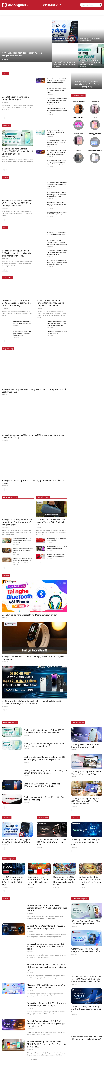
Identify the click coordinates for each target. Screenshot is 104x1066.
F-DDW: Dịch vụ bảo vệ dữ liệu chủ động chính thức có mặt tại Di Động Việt (13, 881)
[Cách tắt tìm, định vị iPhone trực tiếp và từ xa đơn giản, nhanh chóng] (40, 90)
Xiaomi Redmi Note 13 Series (58, 174)
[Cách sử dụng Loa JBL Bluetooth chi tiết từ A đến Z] (40, 540)
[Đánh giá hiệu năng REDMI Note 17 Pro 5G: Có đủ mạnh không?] (40, 213)
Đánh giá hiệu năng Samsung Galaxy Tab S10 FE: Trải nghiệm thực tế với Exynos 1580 (44, 758)
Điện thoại (24, 719)
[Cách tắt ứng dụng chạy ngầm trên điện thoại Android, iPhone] (65, 31)
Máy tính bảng (34, 719)
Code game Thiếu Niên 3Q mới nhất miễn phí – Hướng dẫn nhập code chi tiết (64, 881)
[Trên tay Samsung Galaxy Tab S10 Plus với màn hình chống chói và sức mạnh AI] (86, 788)
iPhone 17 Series (24, 71)
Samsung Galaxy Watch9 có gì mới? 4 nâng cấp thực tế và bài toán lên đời (22, 540)
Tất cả (14, 71)
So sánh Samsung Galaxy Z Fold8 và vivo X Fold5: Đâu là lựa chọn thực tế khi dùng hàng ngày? (56, 162)
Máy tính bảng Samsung (44, 344)
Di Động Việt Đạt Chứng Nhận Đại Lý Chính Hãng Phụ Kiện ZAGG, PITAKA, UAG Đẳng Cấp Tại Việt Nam (32, 702)
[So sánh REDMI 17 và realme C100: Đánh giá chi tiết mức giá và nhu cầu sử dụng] (17, 290)
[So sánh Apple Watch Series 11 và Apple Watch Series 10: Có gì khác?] (13, 929)
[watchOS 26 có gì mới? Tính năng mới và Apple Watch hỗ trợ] (86, 938)
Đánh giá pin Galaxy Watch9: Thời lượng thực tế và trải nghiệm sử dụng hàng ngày (17, 522)
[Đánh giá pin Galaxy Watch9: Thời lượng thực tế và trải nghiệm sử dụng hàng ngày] (18, 509)
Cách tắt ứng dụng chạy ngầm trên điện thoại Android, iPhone (16, 840)
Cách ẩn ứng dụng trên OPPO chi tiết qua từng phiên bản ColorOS (86, 1038)
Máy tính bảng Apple (28, 344)
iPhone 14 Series (62, 71)
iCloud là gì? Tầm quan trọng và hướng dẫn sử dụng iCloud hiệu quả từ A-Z (57, 110)
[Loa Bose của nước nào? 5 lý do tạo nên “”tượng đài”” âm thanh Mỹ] (51, 509)
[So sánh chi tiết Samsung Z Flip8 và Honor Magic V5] (41, 333)
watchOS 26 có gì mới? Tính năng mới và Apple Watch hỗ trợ (86, 950)
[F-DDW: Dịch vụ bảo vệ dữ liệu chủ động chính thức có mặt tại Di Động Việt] (13, 868)
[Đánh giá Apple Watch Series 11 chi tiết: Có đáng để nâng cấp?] (12, 799)
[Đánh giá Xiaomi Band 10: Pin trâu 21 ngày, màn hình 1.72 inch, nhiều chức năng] (34, 638)
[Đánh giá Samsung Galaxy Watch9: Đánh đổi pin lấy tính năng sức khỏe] (6, 550)
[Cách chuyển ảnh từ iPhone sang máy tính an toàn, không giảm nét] (65, 56)
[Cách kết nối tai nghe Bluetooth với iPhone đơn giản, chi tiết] (34, 596)
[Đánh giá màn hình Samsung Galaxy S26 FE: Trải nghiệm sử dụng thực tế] (40, 132)
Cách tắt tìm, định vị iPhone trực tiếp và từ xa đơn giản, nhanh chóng (56, 90)
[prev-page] (3, 118)
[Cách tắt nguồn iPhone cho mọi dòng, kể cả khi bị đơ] (17, 86)
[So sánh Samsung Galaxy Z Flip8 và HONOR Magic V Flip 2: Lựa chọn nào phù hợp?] (6, 333)
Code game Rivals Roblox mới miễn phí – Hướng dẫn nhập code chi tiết (38, 881)
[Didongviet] (15, 5)
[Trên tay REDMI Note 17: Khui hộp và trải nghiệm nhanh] (86, 734)
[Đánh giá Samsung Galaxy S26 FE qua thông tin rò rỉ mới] (86, 911)
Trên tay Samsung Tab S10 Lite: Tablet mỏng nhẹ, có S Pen (86, 772)
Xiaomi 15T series (49, 173)
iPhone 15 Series (50, 71)
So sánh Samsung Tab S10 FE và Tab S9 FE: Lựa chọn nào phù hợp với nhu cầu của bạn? (46, 967)
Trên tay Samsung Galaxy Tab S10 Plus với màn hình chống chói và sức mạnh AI (85, 801)
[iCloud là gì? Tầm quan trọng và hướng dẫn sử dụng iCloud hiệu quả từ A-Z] (40, 110)
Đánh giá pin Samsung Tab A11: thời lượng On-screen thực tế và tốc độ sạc (45, 771)
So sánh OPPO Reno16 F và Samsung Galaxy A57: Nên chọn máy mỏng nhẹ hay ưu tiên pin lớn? (57, 242)
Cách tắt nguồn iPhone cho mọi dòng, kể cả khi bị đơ (16, 98)
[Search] (100, 5)
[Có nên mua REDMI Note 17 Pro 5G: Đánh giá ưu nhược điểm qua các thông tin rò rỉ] (40, 184)
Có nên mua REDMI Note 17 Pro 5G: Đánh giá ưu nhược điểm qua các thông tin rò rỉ (57, 184)
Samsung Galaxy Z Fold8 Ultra (58, 121)
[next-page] (6, 118)
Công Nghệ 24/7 (52, 4)
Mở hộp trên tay (78, 722)
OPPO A (53, 228)
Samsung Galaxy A (61, 123)
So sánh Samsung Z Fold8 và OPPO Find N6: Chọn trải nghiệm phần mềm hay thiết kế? (17, 253)
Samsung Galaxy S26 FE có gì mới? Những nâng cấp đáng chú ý (86, 1009)
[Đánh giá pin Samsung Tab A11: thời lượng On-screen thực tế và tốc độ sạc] (34, 461)
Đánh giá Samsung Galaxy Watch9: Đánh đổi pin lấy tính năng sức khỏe (23, 550)
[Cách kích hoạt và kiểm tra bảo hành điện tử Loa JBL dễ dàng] (40, 556)
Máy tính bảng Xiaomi (61, 344)
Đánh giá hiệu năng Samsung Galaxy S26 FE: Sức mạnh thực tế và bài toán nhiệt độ (17, 151)
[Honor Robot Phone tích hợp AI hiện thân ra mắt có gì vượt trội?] (6, 323)
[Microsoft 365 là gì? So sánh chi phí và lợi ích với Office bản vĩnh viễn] (13, 988)
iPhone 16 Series (37, 71)
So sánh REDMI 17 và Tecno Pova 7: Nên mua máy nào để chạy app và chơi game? (50, 303)
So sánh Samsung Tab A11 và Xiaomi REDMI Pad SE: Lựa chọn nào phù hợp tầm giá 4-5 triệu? (47, 1044)
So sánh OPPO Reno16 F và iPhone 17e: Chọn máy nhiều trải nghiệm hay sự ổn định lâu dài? (57, 100)
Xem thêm (34, 1059)
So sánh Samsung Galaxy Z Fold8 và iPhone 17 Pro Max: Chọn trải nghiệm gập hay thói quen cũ (56, 80)
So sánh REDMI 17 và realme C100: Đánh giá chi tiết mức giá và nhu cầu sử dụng (16, 303)
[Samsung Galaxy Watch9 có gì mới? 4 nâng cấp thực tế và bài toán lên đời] (6, 540)
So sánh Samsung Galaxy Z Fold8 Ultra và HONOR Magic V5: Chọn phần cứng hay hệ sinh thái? (57, 323)
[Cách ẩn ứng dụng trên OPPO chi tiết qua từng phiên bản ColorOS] (40, 234)
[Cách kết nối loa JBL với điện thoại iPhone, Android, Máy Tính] (40, 548)
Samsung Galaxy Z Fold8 (39, 121)
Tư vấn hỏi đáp (43, 818)
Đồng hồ (43, 719)
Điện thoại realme (36, 278)
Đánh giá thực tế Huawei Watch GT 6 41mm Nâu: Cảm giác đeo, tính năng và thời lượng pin (22, 560)
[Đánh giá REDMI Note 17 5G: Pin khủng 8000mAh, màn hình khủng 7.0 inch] (12, 785)
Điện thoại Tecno (23, 278)
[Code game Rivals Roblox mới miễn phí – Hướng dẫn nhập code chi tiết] (39, 868)
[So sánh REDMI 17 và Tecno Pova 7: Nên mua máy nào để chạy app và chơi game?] (52, 290)
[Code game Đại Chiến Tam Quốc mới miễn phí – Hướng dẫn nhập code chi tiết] (90, 868)
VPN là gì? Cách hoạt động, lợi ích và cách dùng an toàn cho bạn (85, 842)
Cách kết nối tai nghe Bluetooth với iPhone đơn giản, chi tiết (29, 615)
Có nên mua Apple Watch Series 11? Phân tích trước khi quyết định (51, 842)
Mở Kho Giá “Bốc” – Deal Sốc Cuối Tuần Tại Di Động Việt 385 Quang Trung (86, 84)
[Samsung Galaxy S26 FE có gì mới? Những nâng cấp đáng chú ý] (86, 996)
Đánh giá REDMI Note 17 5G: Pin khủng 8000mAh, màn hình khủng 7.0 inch (42, 785)
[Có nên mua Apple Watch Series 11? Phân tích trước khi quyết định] (52, 829)
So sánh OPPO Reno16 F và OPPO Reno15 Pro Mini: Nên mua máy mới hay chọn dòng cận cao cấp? (57, 262)
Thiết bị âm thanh (54, 719)
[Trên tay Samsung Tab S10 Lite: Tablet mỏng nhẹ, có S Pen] (86, 761)
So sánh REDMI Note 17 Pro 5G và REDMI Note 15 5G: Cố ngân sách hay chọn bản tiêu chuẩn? (56, 194)
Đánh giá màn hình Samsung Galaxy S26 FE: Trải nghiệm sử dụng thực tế (55, 132)
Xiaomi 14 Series (62, 173)
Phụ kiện (64, 719)
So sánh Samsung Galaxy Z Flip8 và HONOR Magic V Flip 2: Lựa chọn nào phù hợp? (22, 333)
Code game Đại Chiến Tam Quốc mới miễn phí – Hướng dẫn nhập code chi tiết (90, 881)
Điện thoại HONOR (49, 278)
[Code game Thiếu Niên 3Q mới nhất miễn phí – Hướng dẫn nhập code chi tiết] (64, 868)
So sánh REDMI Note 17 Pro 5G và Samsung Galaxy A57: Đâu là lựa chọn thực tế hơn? (56, 142)
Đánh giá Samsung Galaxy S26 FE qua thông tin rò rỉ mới (85, 922)
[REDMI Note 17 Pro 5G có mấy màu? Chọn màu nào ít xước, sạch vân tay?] (40, 203)
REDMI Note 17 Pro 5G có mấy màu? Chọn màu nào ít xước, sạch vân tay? (56, 204)
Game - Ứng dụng (9, 859)
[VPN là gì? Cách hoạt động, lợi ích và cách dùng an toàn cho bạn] (86, 829)
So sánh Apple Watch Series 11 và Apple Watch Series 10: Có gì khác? (46, 927)
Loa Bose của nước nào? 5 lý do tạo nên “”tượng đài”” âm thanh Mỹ (51, 522)
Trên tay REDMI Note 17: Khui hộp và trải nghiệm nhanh (85, 745)
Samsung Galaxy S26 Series (20, 121)
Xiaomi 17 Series (36, 173)
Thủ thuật (6, 818)
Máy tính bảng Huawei (60, 346)
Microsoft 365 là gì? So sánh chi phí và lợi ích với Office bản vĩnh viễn (46, 986)
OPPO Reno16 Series (42, 228)
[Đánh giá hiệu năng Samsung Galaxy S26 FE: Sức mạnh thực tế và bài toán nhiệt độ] (17, 138)
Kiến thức (76, 818)
